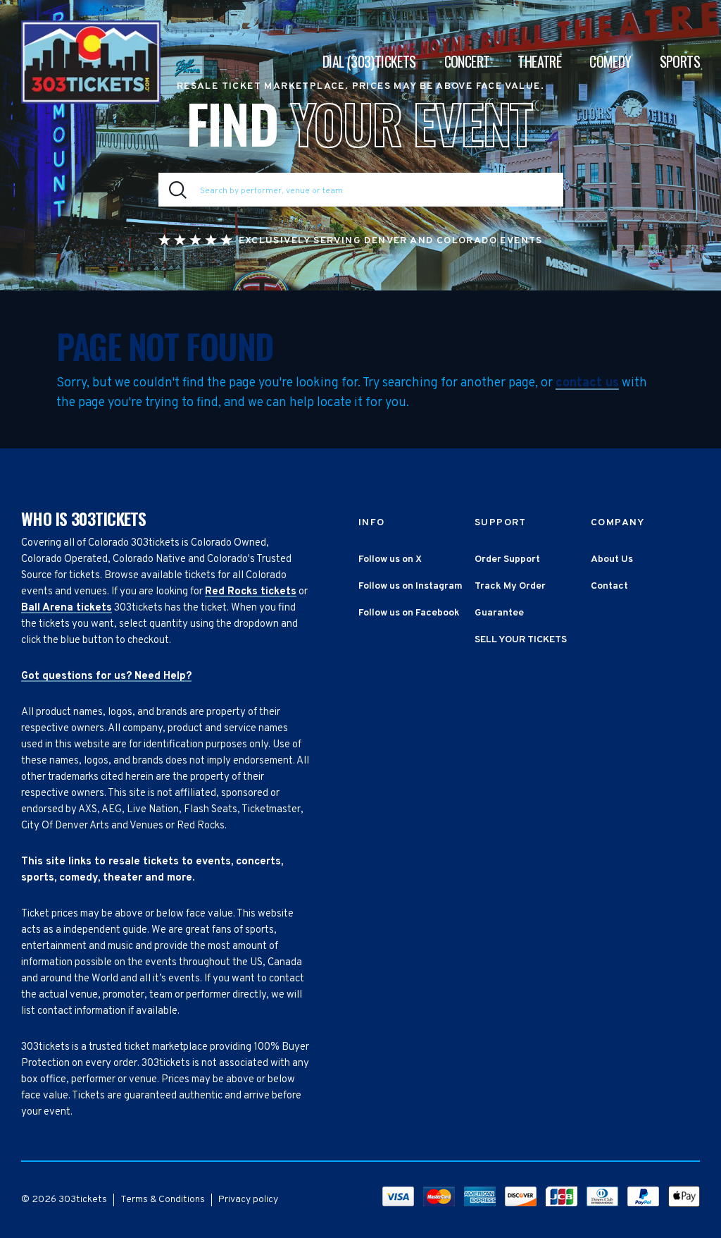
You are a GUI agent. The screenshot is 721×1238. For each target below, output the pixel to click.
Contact (609, 586)
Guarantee (499, 613)
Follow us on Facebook (409, 613)
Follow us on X (390, 559)
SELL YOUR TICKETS (521, 640)
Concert (467, 61)
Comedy (610, 61)
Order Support (507, 559)
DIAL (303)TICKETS (369, 61)
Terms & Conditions (162, 1200)
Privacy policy (248, 1200)
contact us (587, 383)
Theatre (539, 61)
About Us (612, 559)
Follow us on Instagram (410, 586)
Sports (680, 61)
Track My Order (510, 586)
